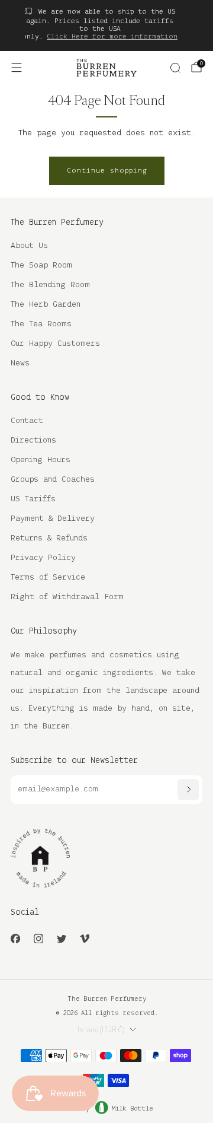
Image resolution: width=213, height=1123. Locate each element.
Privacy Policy (43, 558)
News (20, 363)
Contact (27, 421)
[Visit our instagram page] (38, 938)
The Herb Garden (45, 304)
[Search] (175, 68)
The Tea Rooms (41, 324)
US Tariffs (33, 499)
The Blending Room (50, 285)
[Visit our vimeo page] (84, 938)
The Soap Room (41, 265)
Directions (33, 440)
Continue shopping (107, 170)
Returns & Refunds (49, 538)
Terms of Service (48, 577)
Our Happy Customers (55, 344)
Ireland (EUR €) (101, 1030)
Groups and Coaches (53, 479)
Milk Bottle (132, 1109)
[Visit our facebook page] (15, 938)
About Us (29, 246)
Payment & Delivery (53, 519)
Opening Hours (40, 460)
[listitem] (99, 25)
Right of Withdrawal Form (67, 597)
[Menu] (16, 68)
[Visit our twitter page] (61, 938)
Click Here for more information (112, 36)
